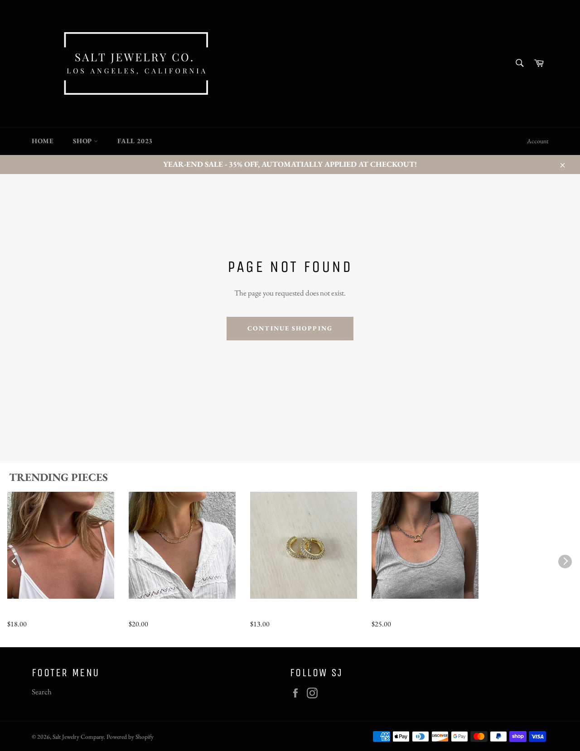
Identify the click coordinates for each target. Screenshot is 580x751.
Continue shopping (290, 328)
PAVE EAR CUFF (280, 613)
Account (537, 141)
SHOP (83, 140)
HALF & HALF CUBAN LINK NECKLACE (49, 613)
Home (42, 140)
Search (42, 692)
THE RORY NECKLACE (416, 613)
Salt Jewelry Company (78, 736)
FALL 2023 (134, 140)
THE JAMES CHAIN (166, 613)
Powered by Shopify (130, 736)
